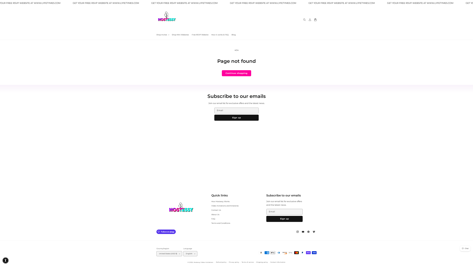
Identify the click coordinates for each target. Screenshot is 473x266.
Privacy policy (234, 262)
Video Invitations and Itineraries (225, 206)
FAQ (213, 219)
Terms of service (248, 262)
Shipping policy (262, 262)
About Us (215, 214)
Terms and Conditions (220, 223)
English (189, 254)
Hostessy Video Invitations (204, 262)
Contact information (277, 262)
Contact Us (216, 210)
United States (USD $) (168, 254)
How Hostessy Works (220, 201)
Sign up (236, 117)
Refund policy (221, 262)
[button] (162, 34)
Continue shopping (236, 73)
